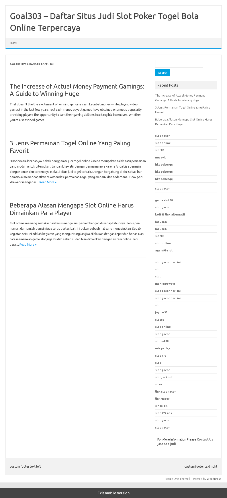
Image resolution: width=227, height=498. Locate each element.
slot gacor (162, 135)
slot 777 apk (163, 413)
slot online (163, 142)
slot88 (159, 150)
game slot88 (164, 200)
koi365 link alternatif (170, 214)
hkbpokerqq (164, 164)
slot (158, 269)
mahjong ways (165, 283)
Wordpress (214, 478)
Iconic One (172, 478)
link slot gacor (165, 391)
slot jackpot (164, 377)
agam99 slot (164, 250)
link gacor (162, 398)
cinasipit (161, 405)
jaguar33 (161, 221)
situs (158, 384)
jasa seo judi (166, 444)
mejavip (160, 157)
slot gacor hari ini (168, 262)
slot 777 (160, 355)
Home (14, 43)
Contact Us (205, 439)
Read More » (48, 182)
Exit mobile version (114, 493)
